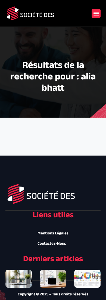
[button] (96, 13)
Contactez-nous (52, 244)
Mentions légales (53, 233)
